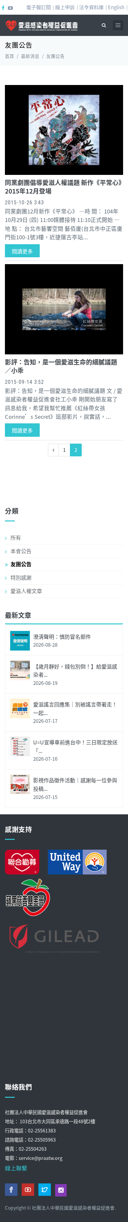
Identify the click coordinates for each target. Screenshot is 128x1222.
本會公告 (21, 551)
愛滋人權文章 (26, 591)
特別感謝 (21, 577)
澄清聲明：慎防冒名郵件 (62, 636)
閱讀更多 (22, 251)
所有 (16, 537)
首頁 (9, 56)
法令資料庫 (91, 7)
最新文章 (18, 615)
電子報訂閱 (38, 7)
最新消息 (30, 56)
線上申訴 (65, 7)
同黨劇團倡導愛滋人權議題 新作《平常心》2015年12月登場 (63, 186)
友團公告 (21, 564)
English (116, 7)
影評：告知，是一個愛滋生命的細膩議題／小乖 (61, 366)
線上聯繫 (16, 1168)
